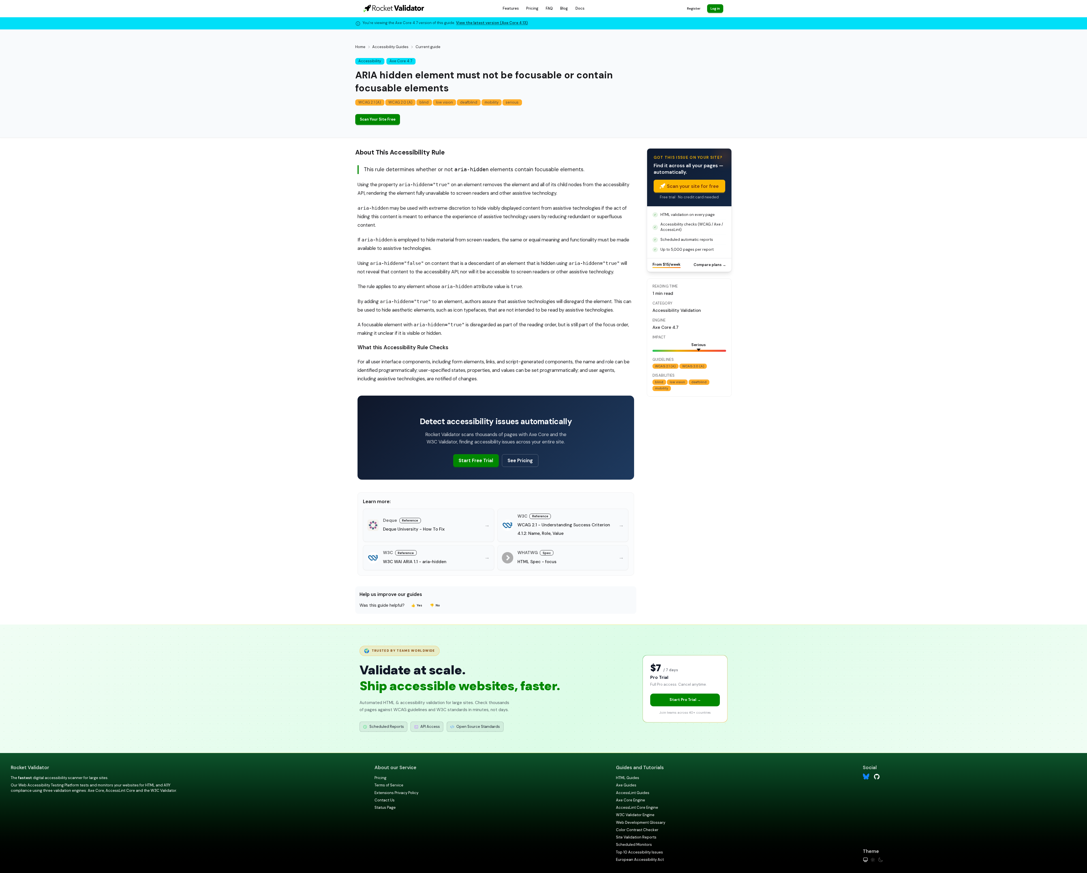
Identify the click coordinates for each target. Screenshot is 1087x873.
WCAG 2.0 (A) (400, 102)
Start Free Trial (476, 460)
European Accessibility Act (640, 859)
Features (511, 8)
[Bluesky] (866, 776)
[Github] (877, 776)
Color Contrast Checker (637, 829)
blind (424, 102)
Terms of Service (389, 785)
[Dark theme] (880, 860)
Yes (416, 605)
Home (360, 46)
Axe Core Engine (630, 800)
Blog (564, 8)
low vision (444, 102)
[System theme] (865, 860)
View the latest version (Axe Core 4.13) (492, 22)
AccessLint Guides (632, 792)
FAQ (549, 8)
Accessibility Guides (390, 46)
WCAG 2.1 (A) (369, 102)
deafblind (468, 102)
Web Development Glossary (640, 822)
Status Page (385, 807)
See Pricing (520, 460)
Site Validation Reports (636, 837)
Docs (580, 8)
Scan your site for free (693, 186)
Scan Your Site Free (377, 119)
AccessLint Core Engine (637, 807)
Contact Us (385, 800)
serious (512, 102)
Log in (715, 8)
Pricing (532, 8)
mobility (491, 102)
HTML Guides (627, 777)
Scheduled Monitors (634, 844)
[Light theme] (873, 860)
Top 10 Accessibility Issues (639, 852)
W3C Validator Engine (635, 814)
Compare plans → (710, 264)
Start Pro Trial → (685, 699)
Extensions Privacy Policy (396, 792)
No (435, 605)
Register (693, 8)
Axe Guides (626, 785)
